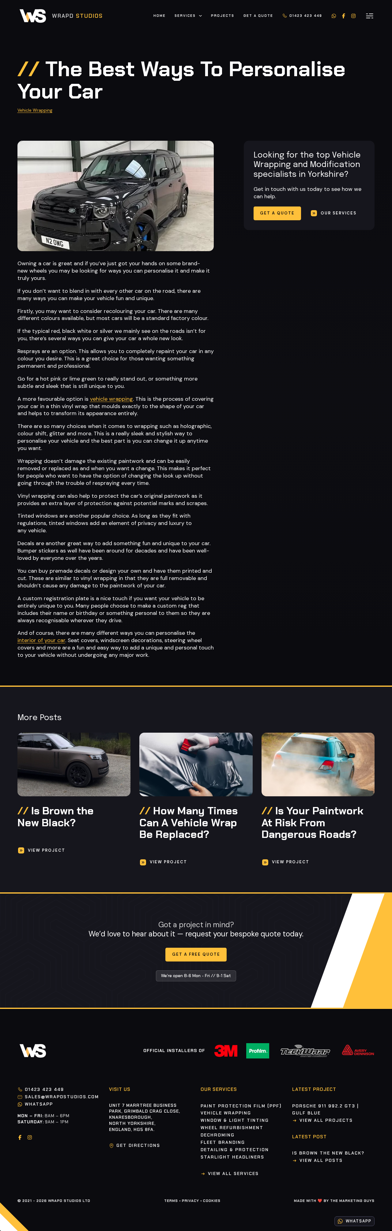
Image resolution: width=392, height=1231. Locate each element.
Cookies (212, 1200)
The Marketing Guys (352, 1200)
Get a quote (277, 213)
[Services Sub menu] (200, 16)
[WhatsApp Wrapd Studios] (333, 15)
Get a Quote (258, 15)
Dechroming (218, 1135)
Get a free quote (196, 954)
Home (159, 15)
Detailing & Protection (235, 1149)
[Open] (370, 16)
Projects (222, 15)
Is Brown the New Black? (328, 1153)
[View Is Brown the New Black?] (73, 764)
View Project (46, 850)
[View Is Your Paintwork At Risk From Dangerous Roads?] (318, 764)
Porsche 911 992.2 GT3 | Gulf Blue (325, 1109)
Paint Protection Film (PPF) (241, 1106)
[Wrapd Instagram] (353, 15)
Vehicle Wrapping (34, 110)
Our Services (338, 213)
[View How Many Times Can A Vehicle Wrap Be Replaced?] (195, 764)
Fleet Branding (223, 1142)
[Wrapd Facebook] (343, 15)
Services (185, 15)
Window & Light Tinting (235, 1120)
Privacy (190, 1200)
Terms (171, 1200)
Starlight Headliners (232, 1157)
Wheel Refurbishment (232, 1127)
